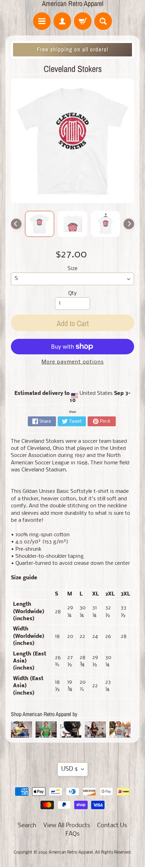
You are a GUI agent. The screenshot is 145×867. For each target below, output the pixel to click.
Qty (72, 293)
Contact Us (112, 825)
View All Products (66, 825)
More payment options (73, 362)
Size (72, 268)
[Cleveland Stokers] (40, 224)
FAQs (72, 834)
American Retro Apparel (72, 3)
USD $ (69, 769)
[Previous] (16, 224)
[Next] (129, 224)
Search (27, 825)
